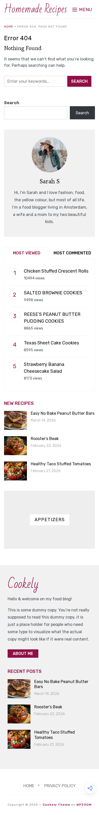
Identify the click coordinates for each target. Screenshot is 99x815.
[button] (82, 9)
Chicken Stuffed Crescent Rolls (56, 271)
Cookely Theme (56, 804)
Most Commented (72, 253)
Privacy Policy (60, 785)
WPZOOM (84, 804)
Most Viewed (26, 253)
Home (8, 26)
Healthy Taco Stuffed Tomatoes (61, 463)
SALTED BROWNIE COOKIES (53, 293)
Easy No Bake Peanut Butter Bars (62, 413)
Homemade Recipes (35, 9)
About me (23, 653)
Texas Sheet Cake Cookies (51, 343)
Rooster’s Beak (45, 438)
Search (11, 102)
